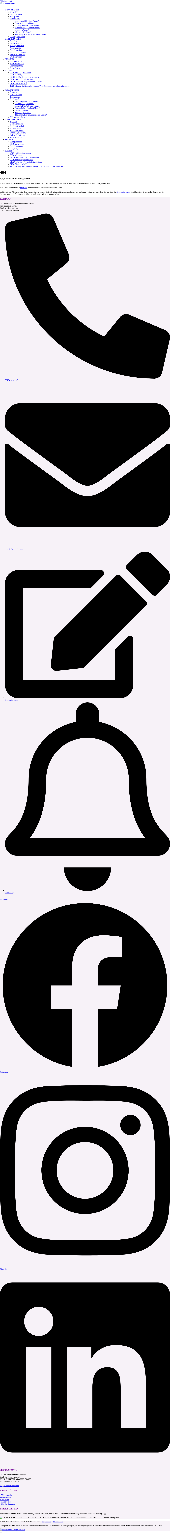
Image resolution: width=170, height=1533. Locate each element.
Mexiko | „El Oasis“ (23, 32)
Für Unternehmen (17, 63)
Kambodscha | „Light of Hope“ (27, 28)
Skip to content (6, 1)
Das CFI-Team (16, 14)
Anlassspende (15, 48)
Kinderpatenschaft (17, 46)
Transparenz (15, 16)
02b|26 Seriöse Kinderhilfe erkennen (24, 77)
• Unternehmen (6, 1497)
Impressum (46, 1522)
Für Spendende (16, 61)
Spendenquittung (16, 66)
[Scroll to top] (1, 1532)
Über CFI (14, 12)
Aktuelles (8, 70)
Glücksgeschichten (17, 37)
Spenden (13, 41)
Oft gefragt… (15, 68)
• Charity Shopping (7, 1504)
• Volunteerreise (6, 1495)
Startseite (23, 188)
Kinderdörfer (15, 19)
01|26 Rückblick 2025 (18, 84)
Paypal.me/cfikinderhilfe (9, 1486)
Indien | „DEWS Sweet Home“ (27, 25)
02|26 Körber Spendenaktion (21, 79)
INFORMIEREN (12, 10)
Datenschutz (58, 1522)
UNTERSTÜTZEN (13, 39)
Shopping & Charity (18, 52)
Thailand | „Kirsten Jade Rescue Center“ (31, 34)
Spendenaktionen (17, 50)
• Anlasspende (5, 1502)
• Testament (4, 1500)
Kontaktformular (123, 192)
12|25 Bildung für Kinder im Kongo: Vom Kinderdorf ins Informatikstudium (40, 86)
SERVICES (9, 59)
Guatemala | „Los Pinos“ (24, 23)
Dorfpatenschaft (16, 43)
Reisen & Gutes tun (17, 55)
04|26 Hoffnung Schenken (20, 72)
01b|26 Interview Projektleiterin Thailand (26, 81)
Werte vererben (16, 57)
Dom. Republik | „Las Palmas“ (27, 21)
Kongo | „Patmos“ (22, 30)
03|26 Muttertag (16, 75)
